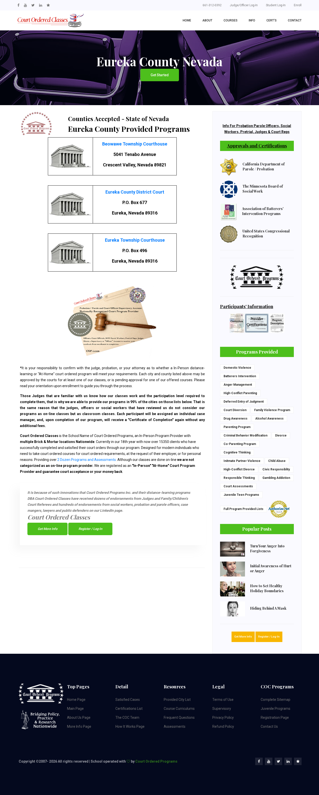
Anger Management (238, 384)
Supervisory (221, 709)
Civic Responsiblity (276, 469)
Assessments (174, 726)
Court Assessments (238, 486)
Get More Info (47, 529)
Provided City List (177, 700)
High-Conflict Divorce (239, 469)
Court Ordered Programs (156, 761)
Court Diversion (235, 410)
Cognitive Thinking (237, 452)
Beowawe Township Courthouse (134, 143)
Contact (295, 20)
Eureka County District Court (134, 192)
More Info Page (79, 726)
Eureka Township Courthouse (135, 240)
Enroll (298, 5)
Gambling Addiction (276, 478)
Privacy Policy (223, 718)
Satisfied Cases (127, 700)
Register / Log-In (90, 529)
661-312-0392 (212, 5)
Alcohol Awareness (269, 418)
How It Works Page (130, 726)
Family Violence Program (272, 410)
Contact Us (269, 726)
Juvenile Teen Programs (241, 495)
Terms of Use (223, 700)
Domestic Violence (237, 367)
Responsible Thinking (239, 478)
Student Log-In (276, 5)
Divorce (281, 435)
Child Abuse (277, 461)
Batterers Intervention (240, 376)
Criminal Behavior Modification (245, 435)
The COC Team (127, 718)
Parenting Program (237, 427)
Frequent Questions (179, 718)
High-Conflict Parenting (240, 393)
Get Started (160, 75)
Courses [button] (231, 20)
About (207, 20)
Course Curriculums (179, 709)
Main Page (75, 709)
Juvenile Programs (275, 709)
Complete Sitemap (275, 700)
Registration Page (275, 718)
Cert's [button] (271, 20)
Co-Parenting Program (240, 444)
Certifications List (129, 709)
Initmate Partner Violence (242, 461)
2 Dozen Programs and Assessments (86, 460)
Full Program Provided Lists (243, 509)
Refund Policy (223, 726)
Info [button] (252, 20)
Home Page (76, 700)
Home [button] (187, 20)
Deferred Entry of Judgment (244, 401)
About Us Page (78, 718)
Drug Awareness (235, 418)
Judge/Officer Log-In (244, 5)
